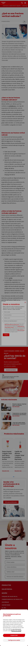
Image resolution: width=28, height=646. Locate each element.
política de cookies (16, 630)
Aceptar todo (14, 635)
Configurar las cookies (14, 640)
